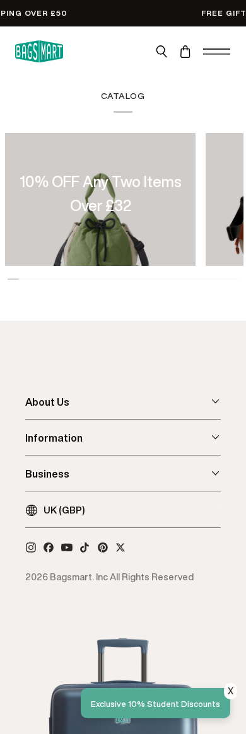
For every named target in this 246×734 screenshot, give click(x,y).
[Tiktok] (84, 547)
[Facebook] (48, 547)
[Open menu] (217, 51)
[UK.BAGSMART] (39, 52)
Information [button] (54, 438)
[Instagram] (31, 547)
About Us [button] (47, 402)
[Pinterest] (103, 547)
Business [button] (47, 474)
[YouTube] (67, 547)
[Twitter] (120, 547)
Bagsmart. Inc (79, 577)
